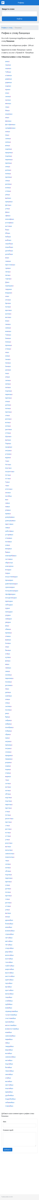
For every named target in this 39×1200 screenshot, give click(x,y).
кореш (8, 766)
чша (7, 485)
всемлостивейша (12, 1029)
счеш (7, 899)
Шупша (8, 436)
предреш (9, 755)
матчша (8, 226)
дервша (8, 79)
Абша (7, 233)
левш (7, 527)
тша (7, 780)
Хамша (8, 338)
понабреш (9, 727)
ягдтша (8, 468)
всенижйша (9, 931)
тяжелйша (9, 1071)
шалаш (8, 314)
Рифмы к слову (7, 28)
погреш (8, 748)
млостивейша (10, 1025)
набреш (8, 724)
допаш (8, 405)
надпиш (8, 149)
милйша (8, 1081)
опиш (7, 166)
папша (8, 387)
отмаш (8, 349)
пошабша (9, 247)
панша (8, 363)
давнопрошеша (11, 584)
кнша (7, 131)
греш (7, 738)
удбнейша (9, 1095)
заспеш (8, 706)
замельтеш (9, 853)
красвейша (9, 1022)
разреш (8, 762)
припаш (8, 398)
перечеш (8, 878)
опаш (7, 401)
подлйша (9, 1064)
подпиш (8, 156)
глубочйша (9, 966)
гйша (7, 1043)
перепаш (8, 394)
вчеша (8, 913)
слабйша (9, 1001)
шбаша (8, 240)
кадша (8, 86)
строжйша (9, 934)
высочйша (9, 973)
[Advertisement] (19, 1174)
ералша (8, 310)
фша (7, 212)
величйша (9, 955)
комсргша (9, 566)
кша (7, 296)
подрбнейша (10, 1099)
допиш (8, 170)
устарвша (9, 534)
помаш (8, 342)
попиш (8, 173)
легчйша (8, 938)
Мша (7, 110)
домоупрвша (10, 520)
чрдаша (8, 289)
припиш (8, 163)
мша (7, 664)
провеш (8, 633)
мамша (8, 331)
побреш (8, 731)
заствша (8, 559)
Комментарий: (8, 1130)
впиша (8, 198)
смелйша (9, 1074)
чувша (8, 268)
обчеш (8, 871)
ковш (7, 545)
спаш (7, 415)
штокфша (9, 222)
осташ (8, 478)
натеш (8, 790)
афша (7, 215)
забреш (8, 720)
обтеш (8, 794)
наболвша (9, 531)
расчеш (8, 902)
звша (7, 503)
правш (8, 513)
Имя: (4, 1122)
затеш (8, 783)
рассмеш (8, 685)
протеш (8, 822)
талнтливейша (11, 1015)
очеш (7, 885)
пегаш (7, 275)
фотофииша (10, 124)
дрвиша (8, 82)
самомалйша (10, 1057)
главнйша (9, 1106)
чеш (7, 860)
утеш (7, 839)
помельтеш (9, 857)
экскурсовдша (11, 598)
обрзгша (9, 562)
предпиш (9, 152)
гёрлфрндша (10, 594)
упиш (7, 194)
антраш (8, 450)
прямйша (9, 1092)
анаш (7, 356)
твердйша (9, 1046)
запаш (8, 380)
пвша (7, 506)
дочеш (8, 888)
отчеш (8, 906)
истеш (8, 832)
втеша (8, 846)
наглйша (8, 1060)
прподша (9, 601)
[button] (19, 18)
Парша (8, 443)
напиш (8, 142)
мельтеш (8, 850)
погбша (8, 496)
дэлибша (9, 254)
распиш (8, 184)
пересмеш (9, 678)
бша (7, 229)
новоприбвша (10, 555)
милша (8, 317)
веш (7, 626)
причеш (8, 881)
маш (7, 321)
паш (7, 373)
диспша (8, 429)
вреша (8, 776)
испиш (8, 187)
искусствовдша (11, 577)
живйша (8, 1008)
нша (7, 117)
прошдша (9, 580)
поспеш (8, 710)
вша (7, 258)
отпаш (8, 433)
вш (6, 499)
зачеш (8, 864)
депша (8, 692)
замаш (8, 328)
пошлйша (9, 1088)
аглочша (8, 489)
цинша (8, 370)
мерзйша (9, 1050)
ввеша (8, 640)
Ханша (8, 366)
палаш (8, 307)
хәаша (8, 492)
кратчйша (9, 990)
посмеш (8, 682)
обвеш (8, 629)
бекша (8, 650)
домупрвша (9, 517)
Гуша (7, 482)
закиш (8, 96)
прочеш (8, 895)
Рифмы (21, 2)
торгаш (8, 279)
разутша (8, 843)
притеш (8, 808)
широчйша (9, 969)
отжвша (8, 538)
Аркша (8, 303)
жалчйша (9, 959)
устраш (8, 454)
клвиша (8, 75)
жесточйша (9, 976)
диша (7, 89)
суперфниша (10, 128)
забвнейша (9, 1102)
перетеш (8, 804)
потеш (8, 815)
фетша (8, 205)
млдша (8, 570)
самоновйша (10, 1036)
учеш (7, 910)
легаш (8, 272)
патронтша (9, 471)
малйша (8, 1053)
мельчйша (9, 994)
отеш (7, 811)
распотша (9, 818)
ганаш (7, 359)
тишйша (8, 997)
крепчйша (9, 980)
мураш (8, 457)
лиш (7, 107)
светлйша (9, 1085)
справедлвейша (11, 1011)
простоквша (10, 265)
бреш (7, 717)
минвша (8, 548)
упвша (8, 510)
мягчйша (8, 941)
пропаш (8, 412)
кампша (8, 696)
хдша (7, 608)
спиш (7, 180)
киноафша (9, 219)
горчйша (8, 983)
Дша (7, 282)
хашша (8, 68)
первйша (8, 1039)
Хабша (8, 237)
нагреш (8, 741)
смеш (7, 671)
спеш (7, 703)
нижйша (8, 927)
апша (7, 377)
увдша (8, 622)
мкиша (8, 103)
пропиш (8, 177)
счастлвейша (10, 1018)
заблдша (9, 605)
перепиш (8, 159)
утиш (7, 208)
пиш (7, 135)
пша (7, 689)
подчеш (8, 874)
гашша (8, 65)
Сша (7, 461)
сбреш (8, 734)
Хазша (8, 643)
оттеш (8, 836)
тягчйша (8, 945)
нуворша (8, 201)
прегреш (8, 745)
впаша (8, 440)
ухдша (8, 615)
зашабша (9, 244)
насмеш (8, 675)
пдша (7, 573)
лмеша (8, 668)
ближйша (9, 924)
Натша (8, 464)
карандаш (9, 286)
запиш (8, 138)
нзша (7, 917)
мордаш (8, 293)
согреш (8, 752)
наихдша (8, 612)
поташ (8, 475)
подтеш (8, 801)
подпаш (8, 391)
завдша (8, 619)
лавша (8, 261)
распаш (8, 419)
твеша (8, 636)
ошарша (8, 447)
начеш (8, 867)
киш (7, 93)
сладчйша (9, 948)
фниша (8, 121)
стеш (7, 825)
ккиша (8, 100)
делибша (9, 251)
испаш (8, 426)
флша (7, 661)
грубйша (8, 1004)
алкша (8, 300)
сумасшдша (10, 587)
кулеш (8, 657)
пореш (8, 769)
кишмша (8, 114)
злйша (8, 1078)
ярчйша (8, 987)
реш (7, 713)
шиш (7, 61)
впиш (7, 145)
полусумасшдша (11, 591)
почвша (8, 541)
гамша (8, 324)
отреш (8, 773)
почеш (8, 892)
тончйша (9, 962)
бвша (7, 552)
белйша (8, 1067)
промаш (8, 345)
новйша (8, 1032)
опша (7, 699)
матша (8, 787)
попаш (8, 408)
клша (7, 654)
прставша (9, 524)
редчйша (9, 952)
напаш (8, 384)
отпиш (8, 191)
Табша (8, 72)
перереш (8, 759)
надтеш (8, 797)
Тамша (8, 335)
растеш (8, 829)
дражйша (9, 920)
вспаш (8, 422)
